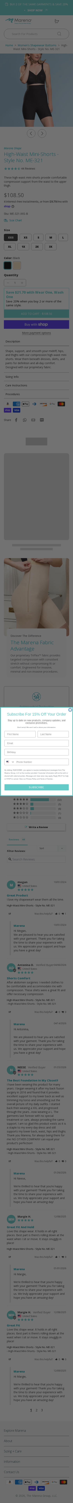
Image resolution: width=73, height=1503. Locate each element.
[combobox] (9, 762)
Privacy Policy (31, 779)
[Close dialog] (70, 709)
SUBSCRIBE (36, 787)
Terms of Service (46, 779)
